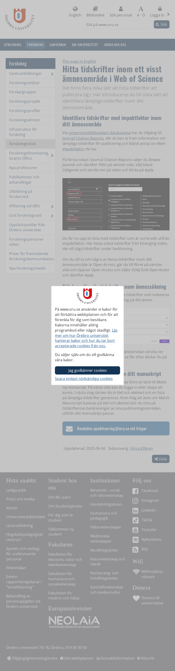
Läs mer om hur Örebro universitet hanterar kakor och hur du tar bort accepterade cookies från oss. (86, 338)
